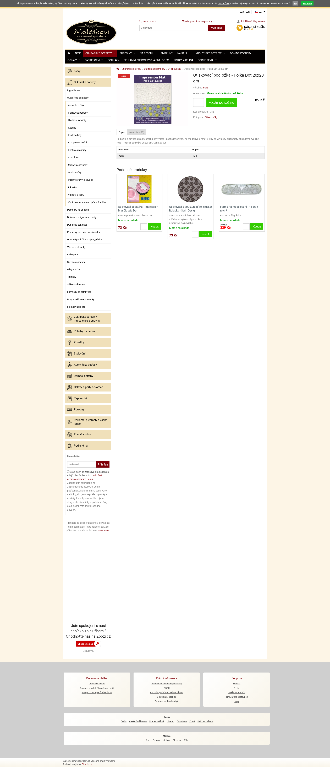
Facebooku (103, 530)
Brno (148, 740)
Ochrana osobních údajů (166, 701)
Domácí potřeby (240, 53)
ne (295, 3)
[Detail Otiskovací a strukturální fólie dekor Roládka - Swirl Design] (190, 189)
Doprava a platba (97, 683)
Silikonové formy (76, 284)
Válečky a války (76, 194)
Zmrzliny (167, 53)
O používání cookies (166, 697)
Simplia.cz (87, 764)
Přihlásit (103, 464)
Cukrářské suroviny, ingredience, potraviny (87, 318)
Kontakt (236, 683)
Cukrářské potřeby (98, 53)
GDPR (167, 688)
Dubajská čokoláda (77, 224)
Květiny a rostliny (77, 150)
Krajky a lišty (74, 135)
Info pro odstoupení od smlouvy (97, 692)
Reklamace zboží (236, 692)
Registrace (259, 21)
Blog (236, 701)
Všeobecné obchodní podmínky (166, 683)
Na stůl (182, 53)
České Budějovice (138, 721)
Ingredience (73, 90)
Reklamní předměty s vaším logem (146, 60)
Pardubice (182, 721)
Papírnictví (92, 60)
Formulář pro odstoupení (236, 697)
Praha (123, 721)
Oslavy (72, 60)
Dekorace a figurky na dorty (81, 217)
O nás (236, 688)
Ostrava (156, 740)
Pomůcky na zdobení (78, 209)
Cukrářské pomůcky (78, 97)
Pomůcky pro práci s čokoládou (84, 232)
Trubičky (71, 277)
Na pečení (146, 53)
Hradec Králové (156, 721)
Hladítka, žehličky (77, 120)
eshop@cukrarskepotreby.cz (199, 21)
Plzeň (192, 721)
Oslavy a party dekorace (88, 387)
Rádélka (72, 187)
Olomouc (177, 740)
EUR (248, 11)
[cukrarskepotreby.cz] (91, 31)
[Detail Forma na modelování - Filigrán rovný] (241, 189)
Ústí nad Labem (205, 721)
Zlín (186, 740)
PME (205, 87)
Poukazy (113, 60)
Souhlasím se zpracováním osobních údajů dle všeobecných (88, 475)
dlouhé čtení (223, 3)
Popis (121, 132)
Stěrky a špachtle (76, 262)
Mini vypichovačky (77, 165)
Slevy (77, 71)
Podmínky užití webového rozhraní (166, 692)
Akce (78, 53)
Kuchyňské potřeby (209, 53)
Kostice (72, 127)
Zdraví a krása (183, 60)
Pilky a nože (73, 269)
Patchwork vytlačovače (80, 179)
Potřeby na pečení (85, 331)
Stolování (79, 353)
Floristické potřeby (78, 112)
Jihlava (166, 740)
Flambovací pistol (76, 306)
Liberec (170, 721)
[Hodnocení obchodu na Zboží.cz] (88, 643)
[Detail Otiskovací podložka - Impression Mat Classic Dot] (139, 189)
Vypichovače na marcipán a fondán (87, 202)
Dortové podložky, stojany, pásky (84, 239)
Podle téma (205, 60)
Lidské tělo (73, 157)
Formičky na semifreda (79, 291)
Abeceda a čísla (76, 105)
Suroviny (126, 53)
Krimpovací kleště (77, 142)
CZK (242, 11)
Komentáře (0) (136, 132)
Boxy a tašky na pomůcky (80, 299)
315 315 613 (149, 21)
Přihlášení (246, 21)
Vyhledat (216, 28)
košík (254, 27)
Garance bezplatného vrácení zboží (97, 688)
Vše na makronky (76, 247)
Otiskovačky (74, 172)
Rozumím (307, 3)
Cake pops (72, 254)
